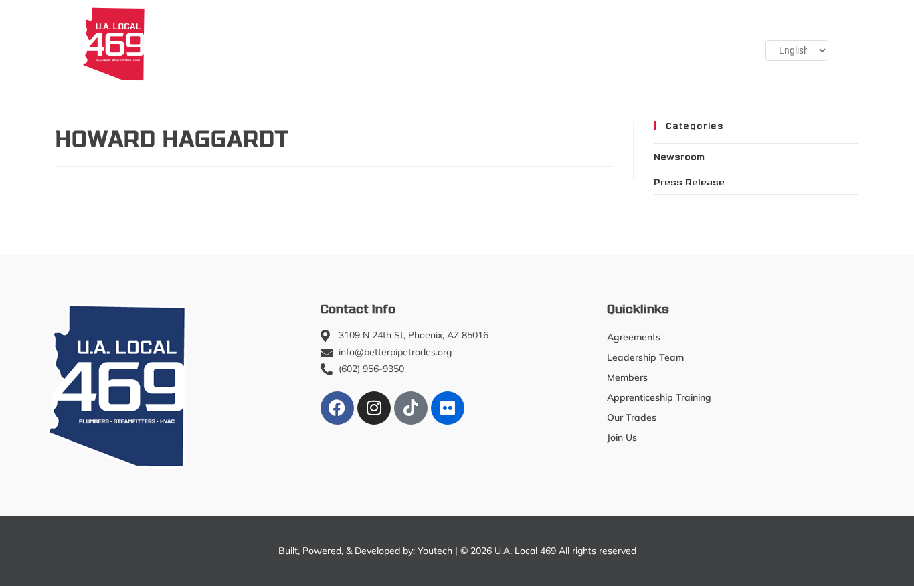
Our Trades (490, 43)
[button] (705, 43)
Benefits (577, 43)
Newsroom (679, 156)
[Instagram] (374, 408)
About (182, 43)
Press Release (689, 181)
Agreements (633, 337)
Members (258, 43)
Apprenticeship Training (377, 43)
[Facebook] (337, 408)
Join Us (642, 43)
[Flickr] (447, 408)
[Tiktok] (411, 408)
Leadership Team (645, 357)
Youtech (435, 551)
